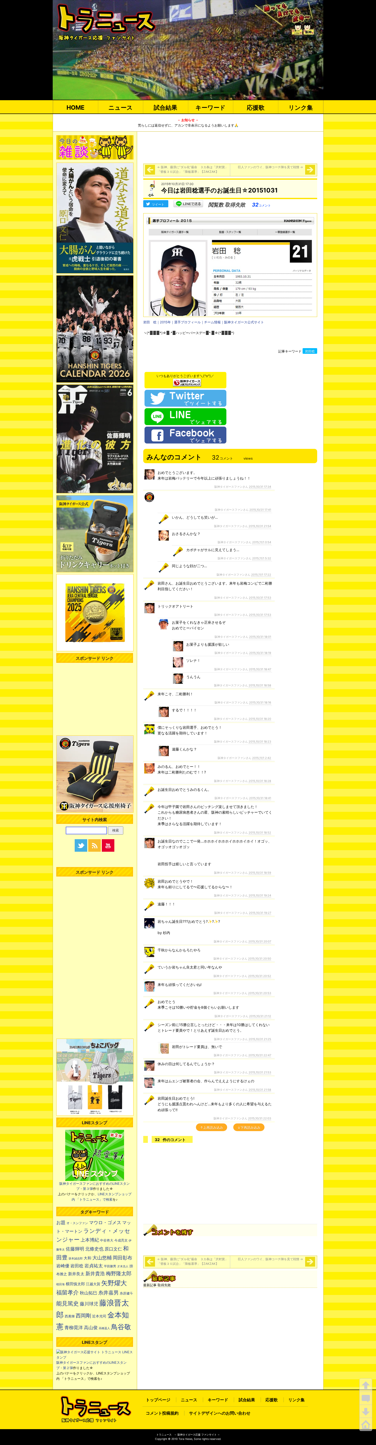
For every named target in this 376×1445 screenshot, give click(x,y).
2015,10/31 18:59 (260, 872)
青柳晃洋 (73, 1327)
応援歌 (255, 107)
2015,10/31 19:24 (260, 895)
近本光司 (99, 1316)
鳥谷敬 (121, 1327)
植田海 (60, 1284)
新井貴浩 (95, 1274)
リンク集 (301, 107)
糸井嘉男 (108, 1293)
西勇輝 (70, 1316)
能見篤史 (67, 1303)
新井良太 (76, 1273)
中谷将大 (106, 1240)
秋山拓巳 (88, 1292)
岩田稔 (310, 351)
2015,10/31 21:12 (260, 1016)
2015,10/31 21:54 (260, 526)
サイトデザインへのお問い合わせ (219, 1413)
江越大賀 (93, 1284)
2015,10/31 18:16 (260, 702)
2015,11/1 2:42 (261, 758)
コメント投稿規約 (162, 1413)
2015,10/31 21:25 (260, 1039)
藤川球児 (89, 1303)
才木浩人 (122, 1266)
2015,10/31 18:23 (260, 741)
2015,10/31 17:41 (260, 509)
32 (261, 205)
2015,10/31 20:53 (259, 993)
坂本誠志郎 (76, 1258)
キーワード (210, 107)
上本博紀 (90, 1240)
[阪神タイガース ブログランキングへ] (187, 381)
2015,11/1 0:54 (261, 542)
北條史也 (94, 1248)
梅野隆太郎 (118, 1273)
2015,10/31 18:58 (260, 685)
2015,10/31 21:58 (260, 1089)
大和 (87, 1258)
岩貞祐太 (93, 1265)
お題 (60, 1222)
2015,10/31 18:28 (260, 781)
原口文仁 (113, 1248)
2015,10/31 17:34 (260, 486)
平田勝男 (110, 1266)
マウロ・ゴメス (105, 1222)
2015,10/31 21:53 (260, 1072)
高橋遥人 (104, 1328)
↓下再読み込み (248, 1127)
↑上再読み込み (211, 1127)
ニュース (120, 107)
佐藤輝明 (75, 1248)
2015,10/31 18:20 (260, 719)
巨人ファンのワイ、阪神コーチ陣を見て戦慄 (270, 167)
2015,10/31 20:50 (259, 958)
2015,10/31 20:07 (259, 941)
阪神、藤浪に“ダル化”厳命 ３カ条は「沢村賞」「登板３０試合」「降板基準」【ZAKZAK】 (192, 169)
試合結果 (165, 107)
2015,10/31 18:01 (260, 637)
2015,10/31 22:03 (259, 1118)
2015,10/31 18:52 (260, 832)
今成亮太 (121, 1240)
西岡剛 (83, 1315)
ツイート (158, 204)
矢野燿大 (114, 1283)
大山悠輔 (102, 1258)
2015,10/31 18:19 (260, 653)
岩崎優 (62, 1265)
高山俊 (91, 1327)
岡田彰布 (122, 1258)
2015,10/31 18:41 (260, 798)
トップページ (158, 1399)
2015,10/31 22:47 (259, 1055)
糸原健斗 (126, 1293)
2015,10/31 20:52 (259, 976)
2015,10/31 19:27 (260, 913)
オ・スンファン (77, 1223)
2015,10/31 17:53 (260, 597)
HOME (75, 107)
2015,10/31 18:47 (260, 669)
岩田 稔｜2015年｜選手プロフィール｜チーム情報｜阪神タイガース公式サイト (203, 322)
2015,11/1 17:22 (261, 574)
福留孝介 (67, 1292)
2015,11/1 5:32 (261, 558)
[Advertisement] (230, 146)
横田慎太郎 (75, 1284)
